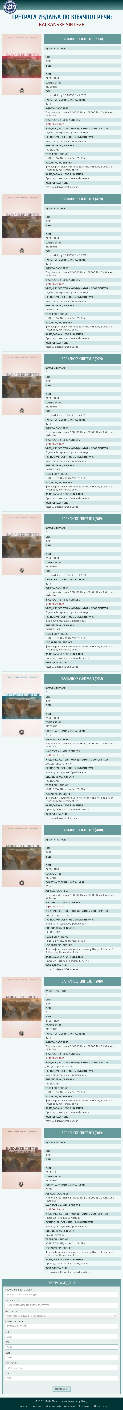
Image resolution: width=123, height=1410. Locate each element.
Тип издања (11, 1311)
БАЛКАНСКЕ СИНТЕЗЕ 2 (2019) (82, 359)
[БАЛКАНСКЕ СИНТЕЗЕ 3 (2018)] (21, 735)
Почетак (22, 1405)
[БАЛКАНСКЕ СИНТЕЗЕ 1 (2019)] (21, 573)
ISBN (7, 1342)
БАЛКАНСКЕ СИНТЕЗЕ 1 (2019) (82, 519)
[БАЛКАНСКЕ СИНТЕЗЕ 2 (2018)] (21, 886)
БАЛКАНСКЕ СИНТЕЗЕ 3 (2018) (82, 679)
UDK (7, 1331)
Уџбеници (69, 1405)
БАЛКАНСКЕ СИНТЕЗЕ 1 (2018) (82, 981)
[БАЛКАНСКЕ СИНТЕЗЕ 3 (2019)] (21, 253)
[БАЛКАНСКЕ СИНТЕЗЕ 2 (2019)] (21, 413)
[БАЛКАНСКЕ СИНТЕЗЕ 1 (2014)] (21, 1188)
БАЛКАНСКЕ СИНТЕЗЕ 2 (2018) (82, 830)
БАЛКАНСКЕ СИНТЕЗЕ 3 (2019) (82, 199)
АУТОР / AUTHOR (14, 1321)
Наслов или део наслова (18, 1289)
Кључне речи (12, 1299)
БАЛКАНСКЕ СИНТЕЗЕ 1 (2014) (82, 1133)
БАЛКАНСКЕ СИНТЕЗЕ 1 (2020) (82, 39)
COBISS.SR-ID (12, 1363)
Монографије (53, 1405)
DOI (7, 1373)
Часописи (37, 1405)
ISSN (7, 1352)
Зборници (83, 1405)
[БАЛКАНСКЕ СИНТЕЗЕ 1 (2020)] (21, 94)
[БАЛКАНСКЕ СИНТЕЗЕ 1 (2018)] (21, 1036)
